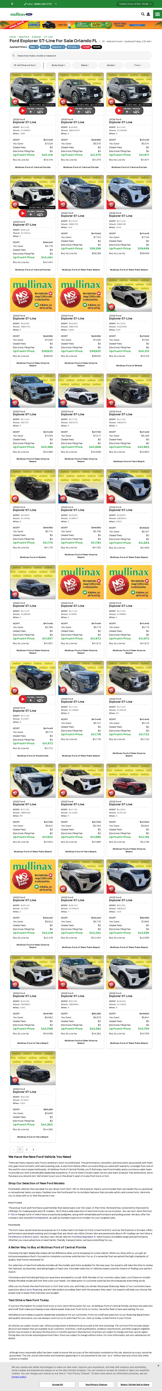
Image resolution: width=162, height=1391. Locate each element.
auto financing (34, 1289)
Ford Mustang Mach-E (84, 1237)
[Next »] (33, 1149)
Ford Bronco (15, 1237)
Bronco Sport (32, 1237)
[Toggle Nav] (157, 14)
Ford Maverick (40, 1218)
